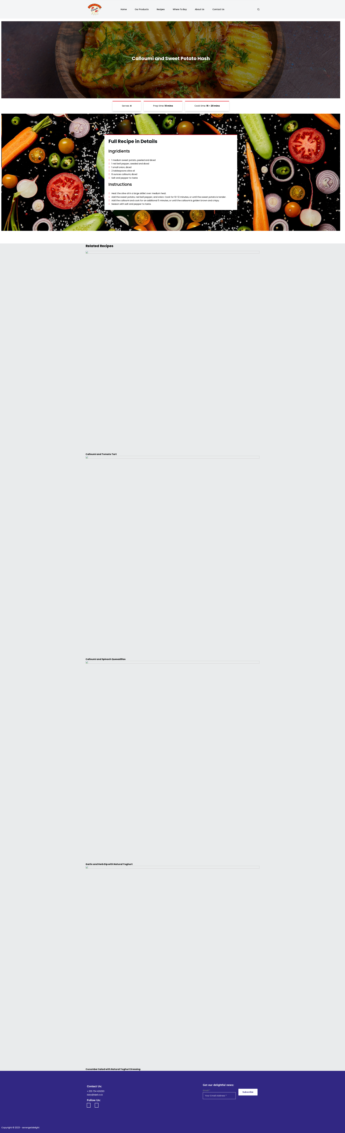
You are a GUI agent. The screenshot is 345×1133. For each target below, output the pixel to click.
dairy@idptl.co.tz (95, 1095)
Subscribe (247, 1092)
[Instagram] (96, 1105)
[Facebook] (88, 1105)
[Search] (258, 9)
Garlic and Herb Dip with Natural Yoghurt (109, 864)
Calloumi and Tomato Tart (101, 454)
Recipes (161, 9)
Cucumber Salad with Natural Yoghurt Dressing (113, 1069)
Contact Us (218, 9)
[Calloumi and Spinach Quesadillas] (172, 557)
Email (206, 1090)
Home (124, 9)
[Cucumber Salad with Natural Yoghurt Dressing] (172, 967)
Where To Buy (180, 9)
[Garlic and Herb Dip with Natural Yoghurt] (172, 762)
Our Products (142, 9)
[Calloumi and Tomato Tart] (172, 352)
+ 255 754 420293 (95, 1091)
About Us (199, 9)
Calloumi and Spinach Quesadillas (105, 659)
